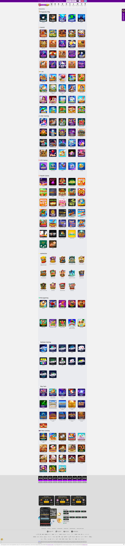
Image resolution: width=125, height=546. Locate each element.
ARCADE (73, 5)
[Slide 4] (63, 504)
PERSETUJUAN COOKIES (80, 528)
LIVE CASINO (62, 5)
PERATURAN (54, 528)
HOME (51, 5)
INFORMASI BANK (59, 528)
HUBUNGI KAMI (66, 528)
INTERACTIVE (77, 5)
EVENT (85, 5)
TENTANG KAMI (43, 528)
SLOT (58, 5)
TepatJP (39, 541)
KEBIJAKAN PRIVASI (72, 528)
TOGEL (55, 5)
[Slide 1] (61, 504)
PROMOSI (81, 5)
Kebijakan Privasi (84, 544)
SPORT (66, 5)
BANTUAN (49, 528)
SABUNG (70, 5)
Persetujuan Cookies (50, 544)
